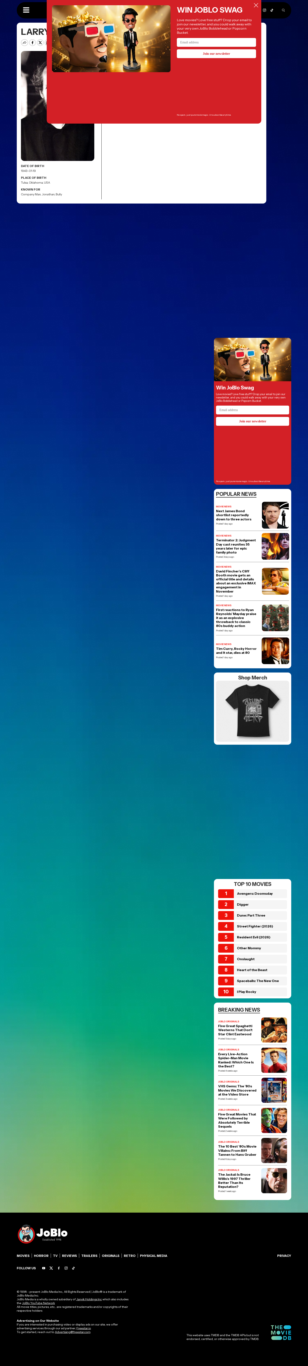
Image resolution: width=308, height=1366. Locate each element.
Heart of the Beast (252, 970)
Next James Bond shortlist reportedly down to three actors (233, 515)
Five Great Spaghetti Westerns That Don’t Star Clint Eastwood (235, 1030)
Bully (59, 194)
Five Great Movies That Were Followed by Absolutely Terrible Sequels (237, 1120)
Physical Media (153, 1256)
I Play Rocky (246, 992)
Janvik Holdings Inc (89, 1299)
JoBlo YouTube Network (38, 1303)
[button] (26, 10)
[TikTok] (271, 10)
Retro (130, 1256)
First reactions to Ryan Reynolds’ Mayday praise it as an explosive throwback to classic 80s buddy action (236, 618)
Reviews (69, 1256)
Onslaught (246, 959)
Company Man (31, 194)
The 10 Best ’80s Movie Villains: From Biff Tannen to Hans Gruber (237, 1150)
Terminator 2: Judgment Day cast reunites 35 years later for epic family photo (236, 546)
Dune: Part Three (251, 915)
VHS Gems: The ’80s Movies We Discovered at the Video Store (237, 1090)
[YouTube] (43, 1268)
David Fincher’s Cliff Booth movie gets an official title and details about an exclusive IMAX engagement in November (236, 581)
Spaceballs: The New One (258, 981)
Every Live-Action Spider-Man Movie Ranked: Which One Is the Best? (236, 1060)
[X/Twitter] (51, 1268)
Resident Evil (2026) (253, 937)
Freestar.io (83, 1328)
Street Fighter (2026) (255, 926)
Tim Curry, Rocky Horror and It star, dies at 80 (236, 651)
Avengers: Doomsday (255, 893)
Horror (41, 1256)
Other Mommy (249, 948)
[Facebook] (58, 1268)
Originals (110, 1256)
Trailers (89, 1256)
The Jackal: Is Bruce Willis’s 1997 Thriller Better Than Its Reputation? (234, 1181)
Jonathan (48, 194)
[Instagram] (264, 10)
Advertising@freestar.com (72, 1332)
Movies (23, 1256)
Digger (243, 904)
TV (55, 1256)
